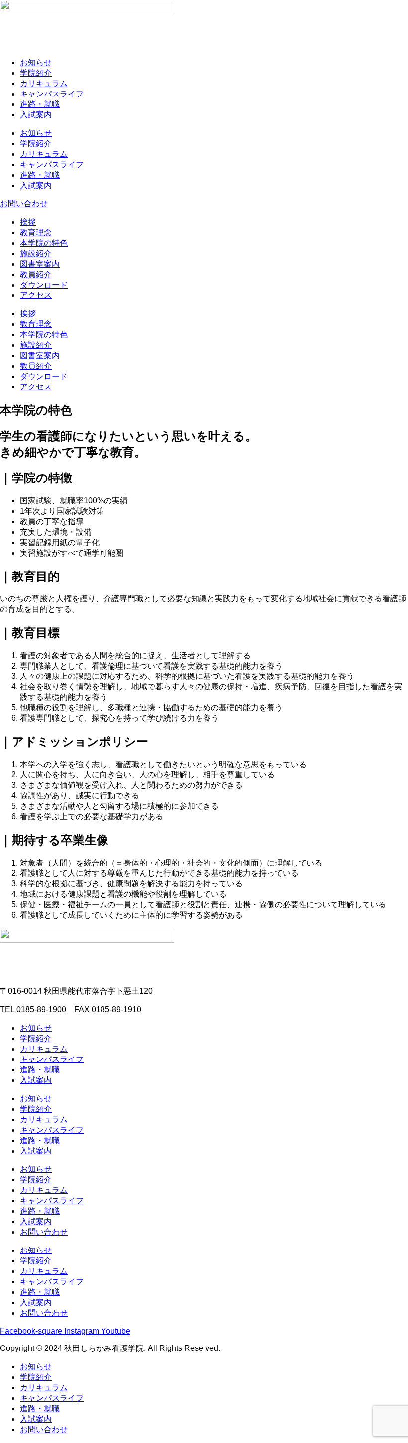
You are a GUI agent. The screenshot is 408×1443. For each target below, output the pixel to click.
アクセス (36, 295)
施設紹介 (36, 253)
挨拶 (28, 222)
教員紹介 (36, 274)
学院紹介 (36, 73)
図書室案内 (40, 264)
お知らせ (36, 62)
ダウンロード (44, 285)
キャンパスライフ (52, 94)
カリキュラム (44, 83)
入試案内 (36, 114)
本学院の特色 (44, 243)
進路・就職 (40, 104)
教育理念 (36, 232)
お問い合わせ (44, 1232)
